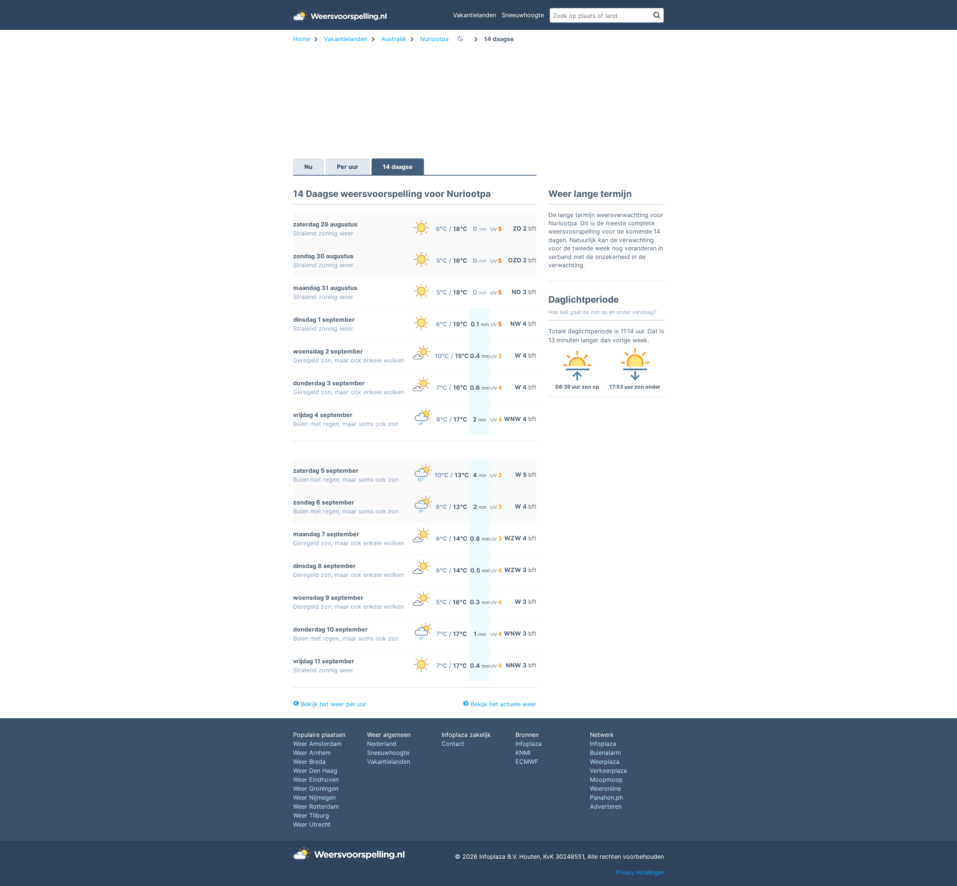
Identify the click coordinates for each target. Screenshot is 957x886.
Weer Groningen (315, 788)
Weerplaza (604, 761)
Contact (452, 743)
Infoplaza (529, 743)
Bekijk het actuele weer (503, 704)
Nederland (381, 743)
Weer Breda (309, 761)
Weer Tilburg (311, 815)
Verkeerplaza (608, 770)
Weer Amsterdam (317, 743)
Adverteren (606, 806)
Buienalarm (605, 752)
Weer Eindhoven (316, 779)
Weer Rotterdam (316, 806)
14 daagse (398, 166)
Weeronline (605, 788)
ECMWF (527, 761)
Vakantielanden (474, 15)
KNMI (523, 752)
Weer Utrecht (311, 824)
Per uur (348, 166)
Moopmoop (606, 779)
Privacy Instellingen (640, 872)
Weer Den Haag (315, 770)
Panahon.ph (606, 797)
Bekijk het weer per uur (333, 704)
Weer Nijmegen (314, 797)
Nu (308, 166)
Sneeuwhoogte (523, 15)
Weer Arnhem (312, 752)
